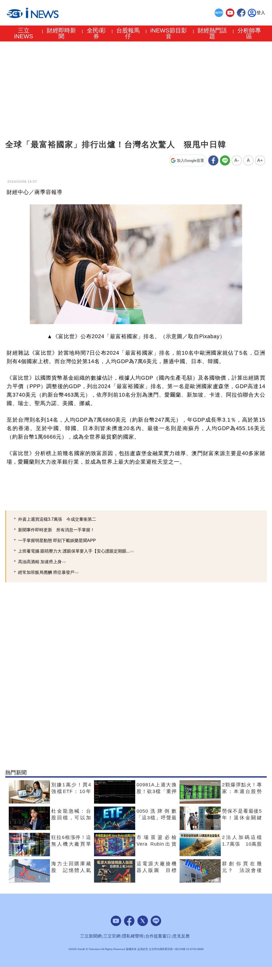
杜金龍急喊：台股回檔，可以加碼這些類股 (71, 817)
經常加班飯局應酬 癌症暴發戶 (48, 572)
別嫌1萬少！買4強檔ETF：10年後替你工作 (71, 791)
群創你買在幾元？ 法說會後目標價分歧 (242, 870)
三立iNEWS (23, 33)
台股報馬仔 (128, 33)
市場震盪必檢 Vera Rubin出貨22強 (159, 844)
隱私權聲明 (132, 936)
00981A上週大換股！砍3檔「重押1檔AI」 (156, 791)
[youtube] (230, 13)
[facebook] (241, 13)
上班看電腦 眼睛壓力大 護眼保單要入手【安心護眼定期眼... (76, 551)
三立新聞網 (90, 936)
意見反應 (181, 936)
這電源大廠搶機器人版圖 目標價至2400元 (156, 870)
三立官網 (111, 936)
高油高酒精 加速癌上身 (42, 561)
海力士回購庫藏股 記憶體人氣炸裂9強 (71, 870)
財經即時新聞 (61, 33)
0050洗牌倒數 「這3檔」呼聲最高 (159, 817)
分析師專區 (249, 33)
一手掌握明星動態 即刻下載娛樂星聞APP (57, 540)
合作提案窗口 (158, 936)
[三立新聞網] (219, 13)
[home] (33, 12)
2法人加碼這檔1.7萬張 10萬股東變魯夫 (242, 844)
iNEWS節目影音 (168, 33)
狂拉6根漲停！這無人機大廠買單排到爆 (71, 844)
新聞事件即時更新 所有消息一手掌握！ (56, 530)
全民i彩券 (96, 33)
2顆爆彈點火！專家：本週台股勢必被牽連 (242, 791)
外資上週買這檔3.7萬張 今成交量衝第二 (57, 519)
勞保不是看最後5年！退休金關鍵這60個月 (242, 817)
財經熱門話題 (212, 33)
